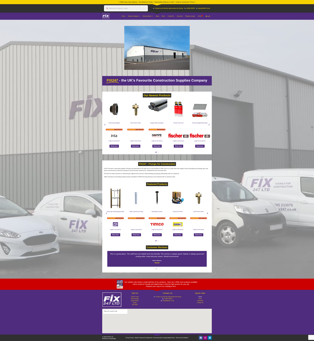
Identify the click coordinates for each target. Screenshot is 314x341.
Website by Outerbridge (109, 338)
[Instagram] (205, 338)
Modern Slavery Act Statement (143, 337)
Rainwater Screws (200, 123)
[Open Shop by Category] (139, 16)
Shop (200, 298)
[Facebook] (201, 338)
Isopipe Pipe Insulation (136, 211)
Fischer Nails (135, 123)
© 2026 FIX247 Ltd (107, 337)
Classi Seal (198, 211)
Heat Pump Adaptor (115, 211)
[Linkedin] (210, 338)
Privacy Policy (130, 337)
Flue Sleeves (157, 123)
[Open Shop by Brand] (152, 16)
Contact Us (200, 302)
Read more (114, 146)
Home (200, 296)
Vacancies (200, 300)
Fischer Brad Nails (114, 123)
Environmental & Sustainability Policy (164, 337)
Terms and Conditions (182, 337)
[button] (105, 125)
